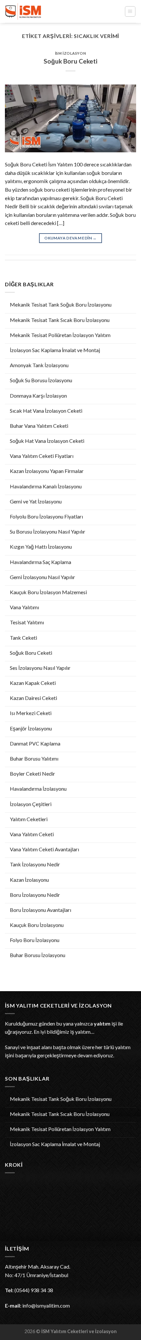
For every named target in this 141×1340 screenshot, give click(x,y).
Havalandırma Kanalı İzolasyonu (46, 486)
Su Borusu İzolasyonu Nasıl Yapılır (47, 531)
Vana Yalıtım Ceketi (32, 834)
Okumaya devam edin (70, 238)
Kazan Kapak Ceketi (33, 683)
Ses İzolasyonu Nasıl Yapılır (40, 668)
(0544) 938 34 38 (33, 1290)
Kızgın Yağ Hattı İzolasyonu (41, 546)
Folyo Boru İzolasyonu (34, 940)
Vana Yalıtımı (24, 607)
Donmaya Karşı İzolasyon (38, 395)
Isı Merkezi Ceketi (30, 713)
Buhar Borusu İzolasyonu (37, 955)
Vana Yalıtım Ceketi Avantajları (44, 849)
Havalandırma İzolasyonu (38, 788)
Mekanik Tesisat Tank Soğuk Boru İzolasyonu (60, 304)
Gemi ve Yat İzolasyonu (36, 501)
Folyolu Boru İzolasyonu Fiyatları (46, 516)
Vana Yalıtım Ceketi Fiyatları (41, 456)
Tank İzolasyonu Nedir (35, 864)
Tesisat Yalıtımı (27, 622)
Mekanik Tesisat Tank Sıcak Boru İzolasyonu (60, 320)
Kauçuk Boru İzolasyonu (37, 925)
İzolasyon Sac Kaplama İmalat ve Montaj (55, 350)
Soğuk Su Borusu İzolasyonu (41, 380)
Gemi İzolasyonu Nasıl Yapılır (42, 577)
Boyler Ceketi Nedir (32, 773)
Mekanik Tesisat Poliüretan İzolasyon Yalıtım (60, 335)
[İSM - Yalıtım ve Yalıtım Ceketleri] (37, 11)
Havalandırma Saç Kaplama (40, 562)
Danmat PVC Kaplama (35, 743)
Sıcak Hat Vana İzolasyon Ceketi (46, 410)
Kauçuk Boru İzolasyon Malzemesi (48, 592)
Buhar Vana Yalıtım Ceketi (39, 426)
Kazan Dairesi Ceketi (33, 698)
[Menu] (130, 11)
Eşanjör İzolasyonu (31, 728)
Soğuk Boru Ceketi (31, 653)
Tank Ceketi (23, 637)
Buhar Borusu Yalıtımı (34, 758)
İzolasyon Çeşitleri (30, 804)
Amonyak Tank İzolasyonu (39, 365)
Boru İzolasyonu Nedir (35, 895)
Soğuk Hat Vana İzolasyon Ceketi (47, 441)
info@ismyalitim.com (46, 1305)
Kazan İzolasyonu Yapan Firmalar (47, 471)
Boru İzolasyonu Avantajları (40, 910)
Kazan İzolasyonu (29, 880)
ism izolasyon (70, 53)
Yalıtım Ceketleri (29, 819)
